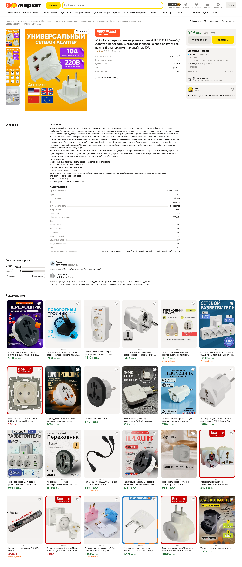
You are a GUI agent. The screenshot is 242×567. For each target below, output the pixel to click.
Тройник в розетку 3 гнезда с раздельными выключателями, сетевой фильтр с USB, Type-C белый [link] (24, 483)
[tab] (13, 13)
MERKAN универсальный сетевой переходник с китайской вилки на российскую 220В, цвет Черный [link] (139, 483)
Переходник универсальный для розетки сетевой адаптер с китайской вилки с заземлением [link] (177, 419)
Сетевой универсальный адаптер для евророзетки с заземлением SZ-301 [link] (140, 353)
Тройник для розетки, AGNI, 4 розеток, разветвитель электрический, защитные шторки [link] (177, 483)
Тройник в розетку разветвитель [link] (215, 548)
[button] (107, 33)
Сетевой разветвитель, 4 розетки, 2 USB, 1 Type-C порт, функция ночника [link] (217, 353)
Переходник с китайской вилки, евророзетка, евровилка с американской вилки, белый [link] (61, 419)
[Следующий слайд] (85, 69)
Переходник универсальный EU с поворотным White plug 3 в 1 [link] (100, 549)
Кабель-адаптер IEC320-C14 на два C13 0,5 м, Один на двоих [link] (101, 483)
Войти (231, 5)
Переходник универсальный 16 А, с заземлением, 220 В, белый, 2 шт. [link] (216, 419)
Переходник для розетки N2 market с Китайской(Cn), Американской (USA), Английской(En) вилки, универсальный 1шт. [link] (24, 353)
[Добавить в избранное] (39, 304)
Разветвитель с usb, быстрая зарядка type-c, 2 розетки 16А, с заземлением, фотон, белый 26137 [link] (101, 353)
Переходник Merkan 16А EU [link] (97, 418)
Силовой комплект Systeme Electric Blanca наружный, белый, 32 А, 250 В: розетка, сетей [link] (62, 549)
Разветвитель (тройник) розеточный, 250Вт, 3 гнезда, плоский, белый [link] (137, 419)
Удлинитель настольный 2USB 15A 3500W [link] (23, 549)
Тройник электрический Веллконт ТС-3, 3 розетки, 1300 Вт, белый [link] (177, 549)
